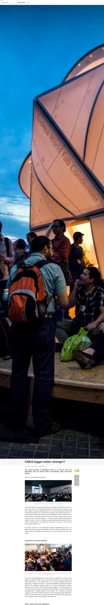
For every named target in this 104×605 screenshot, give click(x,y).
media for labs (21, 2)
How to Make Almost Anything (48, 587)
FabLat (39, 529)
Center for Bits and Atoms (64, 594)
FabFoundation (62, 518)
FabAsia (46, 529)
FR (78, 470)
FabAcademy (38, 578)
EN (75, 470)
